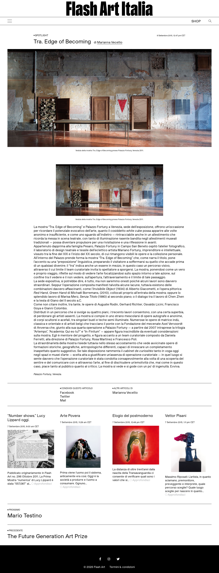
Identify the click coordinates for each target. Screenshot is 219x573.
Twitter (65, 396)
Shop (196, 21)
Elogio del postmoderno (132, 416)
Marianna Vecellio (109, 42)
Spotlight (41, 35)
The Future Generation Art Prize (47, 536)
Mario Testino (24, 515)
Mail (63, 400)
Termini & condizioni (122, 567)
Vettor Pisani (175, 416)
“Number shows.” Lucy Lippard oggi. (26, 418)
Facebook (67, 392)
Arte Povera (70, 416)
